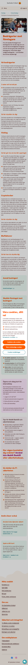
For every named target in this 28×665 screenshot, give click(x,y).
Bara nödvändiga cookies (14, 347)
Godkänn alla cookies (14, 342)
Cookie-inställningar (14, 352)
